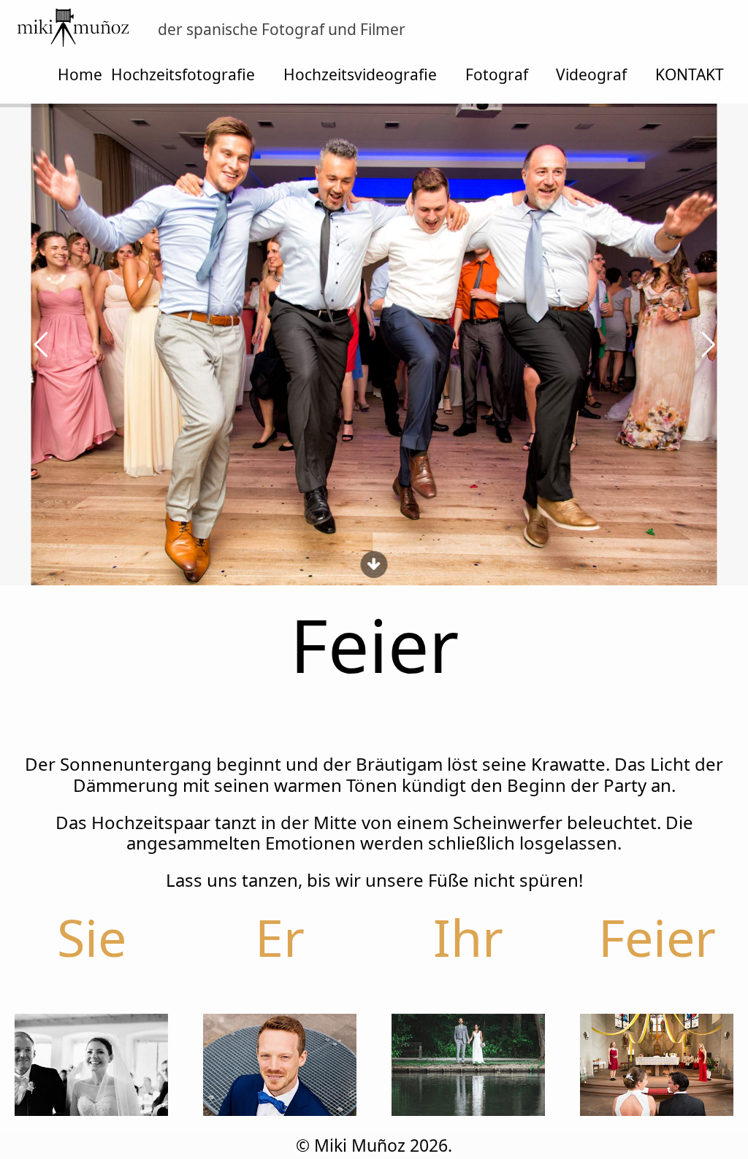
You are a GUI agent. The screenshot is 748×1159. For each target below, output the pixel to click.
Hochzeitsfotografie (183, 74)
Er (280, 937)
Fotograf (496, 74)
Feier (657, 937)
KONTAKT (689, 74)
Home (80, 74)
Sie (91, 937)
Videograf (591, 74)
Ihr (468, 937)
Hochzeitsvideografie (360, 74)
